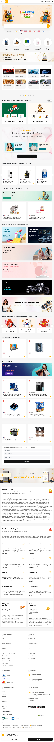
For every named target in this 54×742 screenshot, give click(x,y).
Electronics (5, 558)
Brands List (30, 641)
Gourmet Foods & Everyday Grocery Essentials (13, 67)
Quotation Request (7, 643)
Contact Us (5, 641)
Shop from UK (15, 725)
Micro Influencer (6, 658)
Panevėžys (4, 701)
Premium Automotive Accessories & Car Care (39, 67)
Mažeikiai (4, 709)
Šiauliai (3, 699)
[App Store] (32, 707)
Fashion (4, 572)
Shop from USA (6, 725)
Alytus (3, 704)
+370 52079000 (33, 700)
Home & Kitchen (7, 586)
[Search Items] (48, 26)
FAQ (29, 651)
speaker (10, 563)
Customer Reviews (32, 643)
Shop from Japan (25, 725)
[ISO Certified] (15, 718)
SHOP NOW (18, 148)
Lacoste (4, 578)
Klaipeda (4, 696)
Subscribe (26, 461)
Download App (32, 638)
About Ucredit (31, 653)
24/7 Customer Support (38, 692)
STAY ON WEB (14, 739)
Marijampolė (5, 706)
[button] (43, 2)
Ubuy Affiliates (31, 656)
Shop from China (17, 727)
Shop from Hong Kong (36, 725)
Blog (29, 648)
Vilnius (3, 691)
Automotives (33, 572)
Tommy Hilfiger (11, 578)
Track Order (5, 651)
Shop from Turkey (27, 727)
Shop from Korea (7, 727)
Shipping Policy (5, 656)
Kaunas (4, 694)
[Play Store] (41, 707)
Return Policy (31, 646)
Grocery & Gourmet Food (36, 558)
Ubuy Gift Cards (32, 658)
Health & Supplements (9, 544)
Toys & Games (33, 586)
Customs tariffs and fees (8, 653)
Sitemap (4, 648)
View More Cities (6, 711)
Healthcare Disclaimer (7, 665)
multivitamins (8, 551)
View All (49, 100)
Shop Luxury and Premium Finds (27, 156)
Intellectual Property (7, 646)
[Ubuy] (6, 1)
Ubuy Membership (6, 661)
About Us (4, 638)
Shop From (9, 31)
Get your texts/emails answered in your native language (41, 695)
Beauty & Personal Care (36, 544)
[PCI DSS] (5, 718)
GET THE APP (40, 739)
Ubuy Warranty (5, 663)
